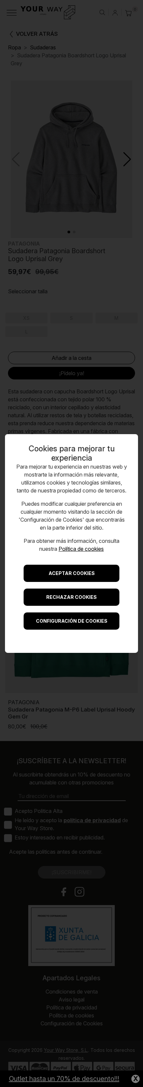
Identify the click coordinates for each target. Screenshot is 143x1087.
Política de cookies (81, 548)
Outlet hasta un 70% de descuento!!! (64, 1079)
